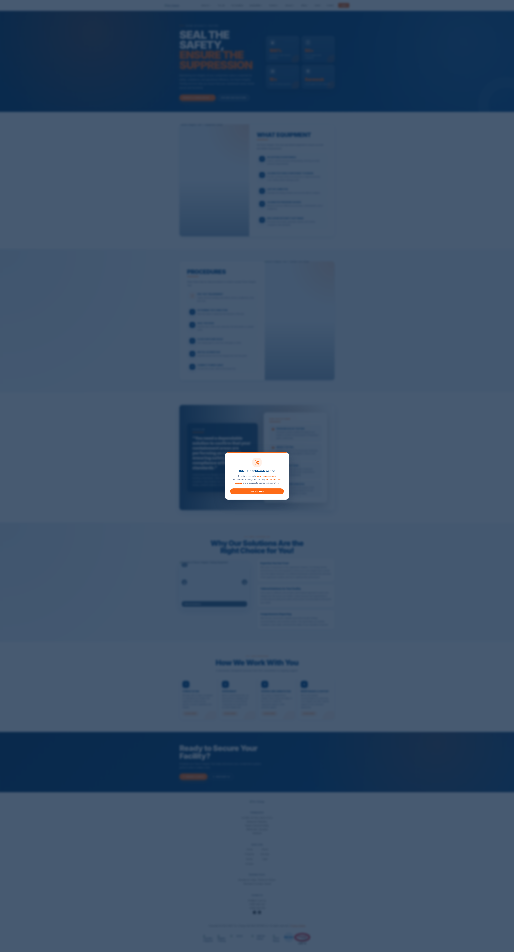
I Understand (257, 491)
